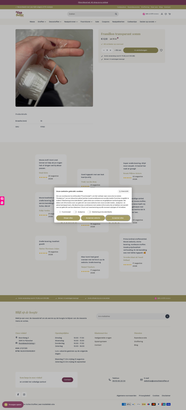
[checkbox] (63, 212)
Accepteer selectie (93, 218)
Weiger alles (68, 218)
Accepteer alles (118, 218)
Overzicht (124, 191)
